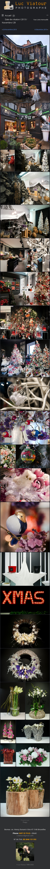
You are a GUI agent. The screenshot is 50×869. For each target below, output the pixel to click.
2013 (23, 19)
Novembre (7, 22)
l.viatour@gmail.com (25, 835)
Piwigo (25, 822)
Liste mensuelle (42, 19)
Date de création (12, 19)
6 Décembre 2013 (41, 29)
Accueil (8, 15)
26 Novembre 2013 (10, 29)
